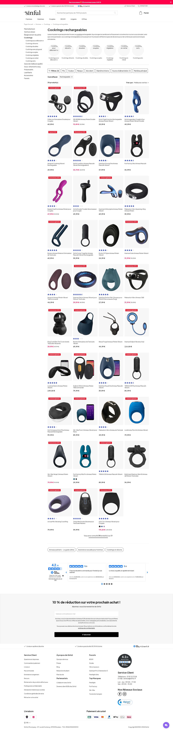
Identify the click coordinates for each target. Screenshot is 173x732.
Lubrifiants (28, 72)
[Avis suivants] (147, 572)
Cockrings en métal (32, 58)
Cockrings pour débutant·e (35, 40)
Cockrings (28, 38)
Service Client (131, 6)
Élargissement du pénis (32, 35)
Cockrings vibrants (32, 43)
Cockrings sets (31, 61)
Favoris (26, 78)
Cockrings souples (32, 52)
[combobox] (84, 13)
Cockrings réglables (32, 55)
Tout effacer (53, 77)
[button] (171, 2)
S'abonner (86, 635)
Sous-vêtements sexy (32, 67)
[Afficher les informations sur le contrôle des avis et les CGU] (63, 576)
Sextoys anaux (29, 32)
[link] (28, 24)
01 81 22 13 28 (143, 6)
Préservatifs (28, 70)
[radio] (48, 116)
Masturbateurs (29, 29)
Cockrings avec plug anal (34, 49)
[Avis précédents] (66, 572)
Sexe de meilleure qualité (33, 64)
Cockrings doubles (32, 46)
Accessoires (28, 75)
